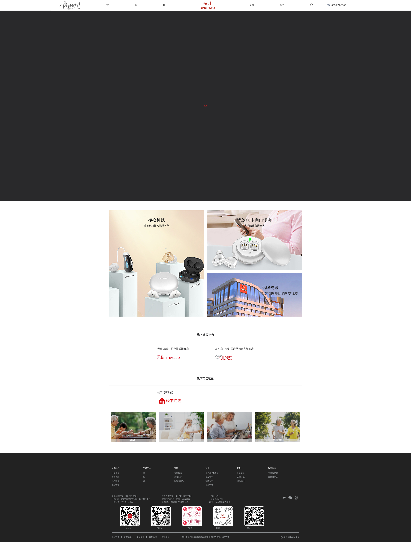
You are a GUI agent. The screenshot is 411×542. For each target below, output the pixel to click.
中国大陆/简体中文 (291, 537)
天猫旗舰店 (273, 473)
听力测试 (241, 473)
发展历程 (115, 477)
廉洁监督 (140, 537)
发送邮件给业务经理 (179, 502)
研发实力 (209, 477)
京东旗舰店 (273, 477)
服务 (282, 5)
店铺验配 (241, 477)
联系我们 (241, 481)
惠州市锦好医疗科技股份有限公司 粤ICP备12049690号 (205, 537)
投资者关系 (179, 481)
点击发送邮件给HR (223, 502)
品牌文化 (115, 481)
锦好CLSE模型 (212, 473)
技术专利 (209, 481)
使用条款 (128, 537)
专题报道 (178, 473)
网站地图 (153, 537)
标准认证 (209, 485)
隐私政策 (115, 537)
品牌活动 (178, 477)
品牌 (252, 5)
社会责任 (115, 485)
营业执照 (165, 537)
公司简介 (115, 473)
